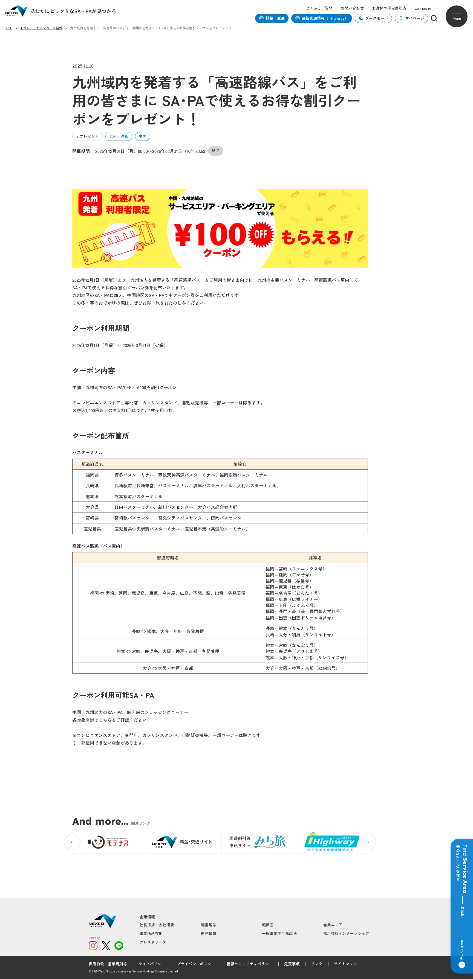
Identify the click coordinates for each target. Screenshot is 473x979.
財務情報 (208, 933)
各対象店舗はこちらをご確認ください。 (111, 719)
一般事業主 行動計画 (280, 933)
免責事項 (291, 963)
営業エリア (332, 924)
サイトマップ (345, 963)
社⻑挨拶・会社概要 (157, 924)
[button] (457, 16)
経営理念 (208, 924)
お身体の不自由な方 (389, 8)
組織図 (267, 924)
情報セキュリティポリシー (250, 963)
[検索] (434, 18)
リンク (316, 963)
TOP (8, 28)
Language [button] (423, 8)
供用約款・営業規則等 (108, 963)
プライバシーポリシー (196, 963)
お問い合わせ (352, 8)
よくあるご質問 (319, 8)
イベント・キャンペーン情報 (41, 28)
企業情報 (147, 916)
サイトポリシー (152, 963)
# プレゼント (87, 136)
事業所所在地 (151, 933)
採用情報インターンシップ (346, 933)
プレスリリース (153, 942)
